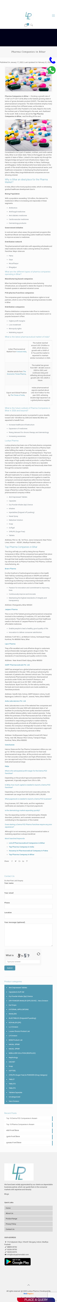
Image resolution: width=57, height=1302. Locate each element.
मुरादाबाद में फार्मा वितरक (13, 1143)
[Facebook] (21, 8)
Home (8, 1208)
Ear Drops (12, 1005)
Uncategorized (14, 1097)
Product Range (11, 1219)
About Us (9, 1213)
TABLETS (12, 1084)
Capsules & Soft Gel (16, 992)
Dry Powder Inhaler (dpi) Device (21, 996)
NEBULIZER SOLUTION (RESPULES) (22, 1053)
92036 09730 (36, 2)
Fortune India (21, 352)
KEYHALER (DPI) (15, 1023)
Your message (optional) (14, 922)
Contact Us (10, 1229)
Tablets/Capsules (15, 1092)
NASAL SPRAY (14, 1044)
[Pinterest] (35, 8)
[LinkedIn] (32, 8)
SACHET (12, 1062)
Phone (7, 903)
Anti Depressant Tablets (18, 988)
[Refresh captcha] (38, 954)
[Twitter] (25, 8)
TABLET (12, 1079)
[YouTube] (28, 8)
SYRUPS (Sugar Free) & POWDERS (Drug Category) (28, 1075)
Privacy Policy (11, 1224)
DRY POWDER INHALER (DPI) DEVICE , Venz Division (28, 1001)
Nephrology (13, 1057)
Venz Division (14, 1101)
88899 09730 (22, 2)
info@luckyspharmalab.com (30, 5)
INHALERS (13, 1014)
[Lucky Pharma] (28, 16)
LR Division (13, 1036)
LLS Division (13, 1027)
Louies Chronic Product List (19, 1031)
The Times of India (18, 395)
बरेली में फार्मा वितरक (12, 1130)
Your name (9, 883)
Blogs (6, 1194)
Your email (9, 893)
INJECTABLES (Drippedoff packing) (22, 1018)
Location (8, 913)
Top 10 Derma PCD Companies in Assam (21, 1118)
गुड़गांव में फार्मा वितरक (13, 1137)
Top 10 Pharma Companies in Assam (20, 1124)
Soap (11, 1066)
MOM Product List (15, 1040)
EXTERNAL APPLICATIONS (19, 1009)
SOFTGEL (12, 1071)
